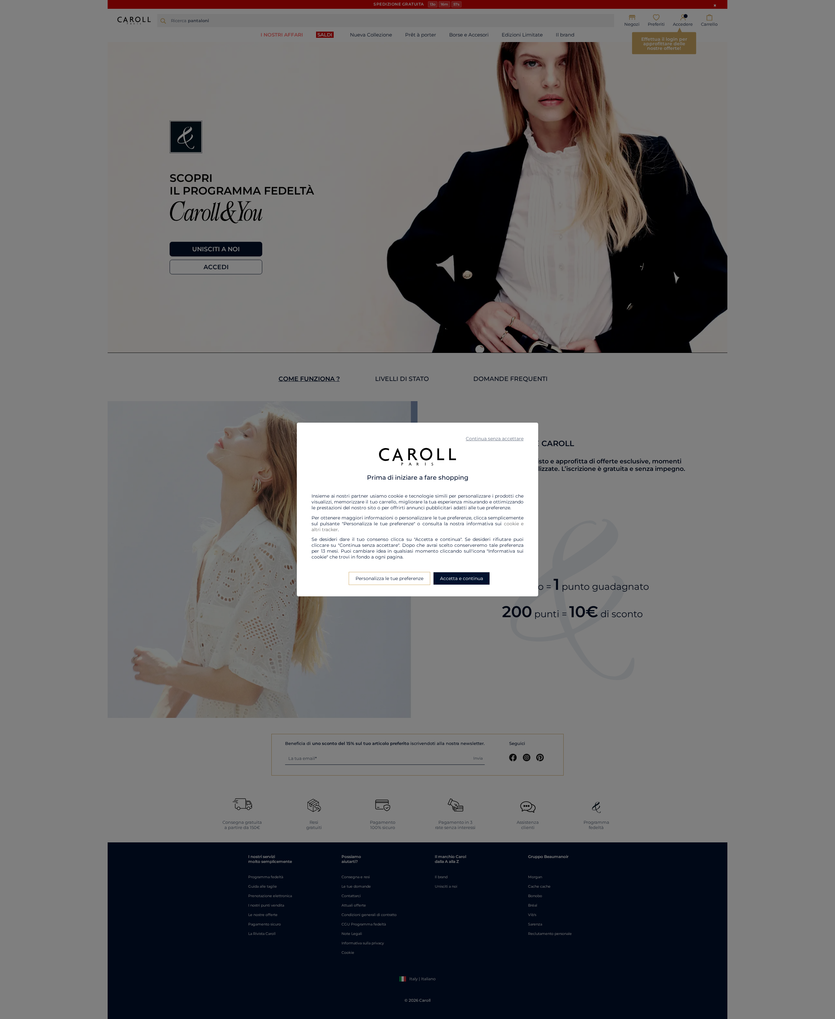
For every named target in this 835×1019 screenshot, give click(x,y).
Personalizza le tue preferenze (389, 578)
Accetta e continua (461, 578)
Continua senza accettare (495, 439)
